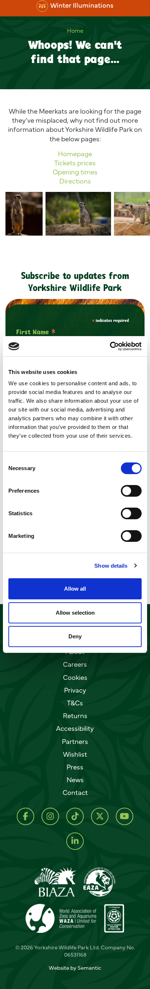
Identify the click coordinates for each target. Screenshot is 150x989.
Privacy (75, 690)
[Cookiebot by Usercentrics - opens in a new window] (110, 346)
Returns (75, 715)
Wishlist (75, 754)
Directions (75, 181)
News (75, 779)
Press (75, 767)
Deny (75, 636)
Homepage (75, 153)
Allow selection (75, 613)
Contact (75, 792)
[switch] (131, 491)
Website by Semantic (75, 967)
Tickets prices (75, 162)
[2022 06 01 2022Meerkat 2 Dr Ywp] (24, 214)
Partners (75, 741)
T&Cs (75, 702)
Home (75, 30)
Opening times (75, 172)
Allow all (75, 589)
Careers (75, 664)
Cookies (75, 677)
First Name (35, 332)
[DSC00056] (78, 214)
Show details (110, 566)
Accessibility (75, 728)
